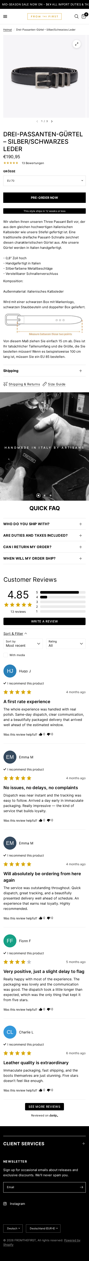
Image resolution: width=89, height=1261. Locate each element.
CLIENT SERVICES (23, 1143)
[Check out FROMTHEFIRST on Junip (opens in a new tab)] (53, 1115)
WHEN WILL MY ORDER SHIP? (29, 558)
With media (17, 655)
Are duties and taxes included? (35, 535)
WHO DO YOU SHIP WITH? (26, 524)
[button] (61, 592)
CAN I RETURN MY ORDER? (27, 547)
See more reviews (44, 1106)
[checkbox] (23, 655)
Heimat (7, 29)
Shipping (11, 370)
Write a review (44, 621)
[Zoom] (77, 44)
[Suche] (76, 16)
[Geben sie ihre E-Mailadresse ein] (81, 1187)
